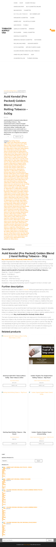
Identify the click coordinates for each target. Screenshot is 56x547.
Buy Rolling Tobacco (21, 14)
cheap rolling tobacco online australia (18, 161)
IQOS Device (17, 25)
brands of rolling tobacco (19, 152)
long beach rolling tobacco (21, 190)
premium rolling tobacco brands (17, 198)
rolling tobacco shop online (11, 222)
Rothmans (37, 39)
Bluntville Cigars (29, 21)
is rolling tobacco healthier (21, 188)
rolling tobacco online (9, 216)
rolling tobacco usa (19, 225)
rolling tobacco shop (22, 221)
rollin (21, 200)
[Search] (47, 30)
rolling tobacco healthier (15, 213)
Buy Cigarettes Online (33, 6)
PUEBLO (25, 25)
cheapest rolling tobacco (10, 163)
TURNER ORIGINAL (32, 58)
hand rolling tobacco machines (14, 181)
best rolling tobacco (23, 148)
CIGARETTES (27, 10)
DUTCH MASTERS (19, 47)
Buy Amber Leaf (35, 14)
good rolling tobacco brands (20, 178)
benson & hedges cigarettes (23, 39)
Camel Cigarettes (29, 32)
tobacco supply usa (7, 30)
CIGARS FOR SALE (30, 3)
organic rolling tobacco (10, 197)
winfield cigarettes (20, 36)
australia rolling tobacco (18, 145)
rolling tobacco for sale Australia (15, 210)
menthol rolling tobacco (18, 192)
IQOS (32, 54)
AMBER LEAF (17, 21)
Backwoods (18, 10)
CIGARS (32, 17)
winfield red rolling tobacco (11, 239)
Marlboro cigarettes (21, 17)
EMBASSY (31, 28)
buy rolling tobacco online (19, 154)
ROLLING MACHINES (20, 43)
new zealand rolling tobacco (20, 195)
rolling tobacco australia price (14, 204)
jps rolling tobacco (8, 190)
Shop (21, 3)
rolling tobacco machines (19, 215)
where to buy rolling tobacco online (15, 237)
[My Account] (45, 30)
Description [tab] (28, 245)
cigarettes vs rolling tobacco (11, 170)
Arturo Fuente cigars (33, 47)
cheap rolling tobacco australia (16, 158)
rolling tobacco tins (19, 224)
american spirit (19, 6)
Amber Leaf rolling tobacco (14, 142)
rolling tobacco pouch (15, 218)
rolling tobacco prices (19, 219)
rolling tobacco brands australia (20, 206)
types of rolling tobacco (19, 228)
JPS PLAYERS (17, 32)
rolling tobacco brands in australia (13, 207)
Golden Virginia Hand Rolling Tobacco (27, 51)
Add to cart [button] (14, 385)
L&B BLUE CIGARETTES (20, 28)
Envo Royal (27, 544)
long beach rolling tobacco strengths (13, 191)
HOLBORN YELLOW (19, 58)
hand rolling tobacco (9, 179)
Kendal (26, 289)
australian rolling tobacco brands (12, 146)
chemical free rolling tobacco (16, 169)
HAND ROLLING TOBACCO (21, 54)
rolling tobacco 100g (14, 201)
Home (15, 3)
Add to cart (18, 136)
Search (50, 540)
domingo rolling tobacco (10, 173)
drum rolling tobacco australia (16, 175)
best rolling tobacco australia (11, 149)
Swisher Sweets (33, 43)
